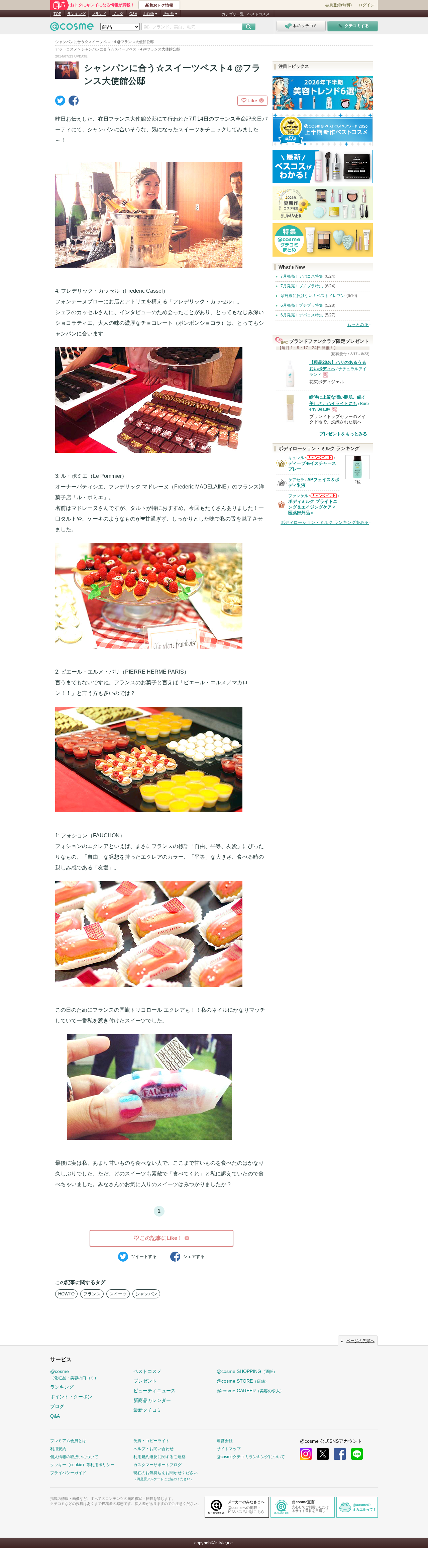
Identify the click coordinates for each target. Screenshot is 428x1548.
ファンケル (298, 496)
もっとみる (358, 324)
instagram (306, 1454)
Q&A (133, 14)
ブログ (117, 14)
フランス (92, 1293)
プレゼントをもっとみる (343, 433)
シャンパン (146, 1293)
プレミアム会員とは (68, 1440)
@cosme (74, 1374)
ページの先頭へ (360, 1341)
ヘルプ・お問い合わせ (153, 1448)
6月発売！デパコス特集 (302, 315)
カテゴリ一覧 (233, 14)
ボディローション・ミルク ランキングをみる (325, 522)
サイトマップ (229, 1448)
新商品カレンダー (152, 1400)
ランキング (76, 14)
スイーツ (118, 1293)
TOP (57, 14)
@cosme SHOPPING (247, 1371)
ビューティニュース (154, 1390)
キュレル (296, 457)
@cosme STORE (243, 1381)
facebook (340, 1454)
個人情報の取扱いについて (74, 1456)
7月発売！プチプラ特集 (302, 286)
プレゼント (145, 1381)
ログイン (366, 5)
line (357, 1454)
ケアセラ (296, 479)
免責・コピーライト (151, 1440)
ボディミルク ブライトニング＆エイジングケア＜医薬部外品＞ (312, 507)
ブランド (99, 14)
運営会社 (225, 1440)
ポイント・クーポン (71, 1396)
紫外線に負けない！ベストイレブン (313, 295)
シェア (194, 1256)
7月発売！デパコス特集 (302, 276)
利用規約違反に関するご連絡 (159, 1456)
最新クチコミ (147, 1410)
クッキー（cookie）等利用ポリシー (82, 1464)
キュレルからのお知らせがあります (319, 459)
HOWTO (66, 1293)
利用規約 (58, 1448)
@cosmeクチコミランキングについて (251, 1456)
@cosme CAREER (250, 1390)
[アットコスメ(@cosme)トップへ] (72, 28)
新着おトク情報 (159, 5)
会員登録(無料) (338, 5)
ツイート (144, 1256)
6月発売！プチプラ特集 (302, 305)
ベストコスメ (258, 14)
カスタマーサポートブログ (157, 1464)
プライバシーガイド (68, 1472)
